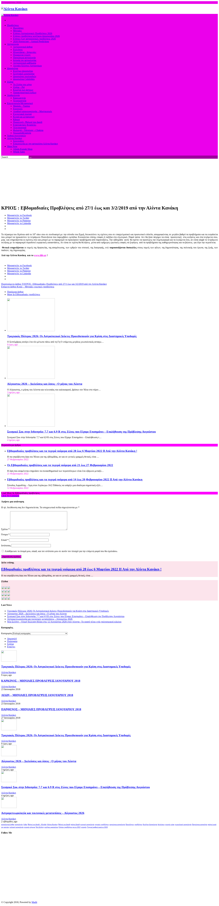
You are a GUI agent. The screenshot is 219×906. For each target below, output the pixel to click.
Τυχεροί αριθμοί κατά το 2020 (97, 827)
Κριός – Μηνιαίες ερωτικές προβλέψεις (27, 286)
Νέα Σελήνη (40, 827)
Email (4, 540)
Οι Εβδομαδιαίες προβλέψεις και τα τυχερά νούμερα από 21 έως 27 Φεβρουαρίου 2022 (60, 465)
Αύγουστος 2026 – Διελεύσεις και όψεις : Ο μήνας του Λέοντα (44, 383)
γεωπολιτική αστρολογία (183, 824)
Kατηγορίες (6, 633)
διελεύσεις (161, 824)
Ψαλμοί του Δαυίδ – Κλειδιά (37, 824)
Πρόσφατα (12, 641)
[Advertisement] (109, 181)
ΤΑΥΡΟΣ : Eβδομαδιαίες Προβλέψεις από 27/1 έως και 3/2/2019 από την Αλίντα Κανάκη (54, 284)
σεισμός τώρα (169, 824)
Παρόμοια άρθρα (15, 291)
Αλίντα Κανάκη (8, 672)
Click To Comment (10, 495)
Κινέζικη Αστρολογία (150, 824)
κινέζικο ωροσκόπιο (51, 827)
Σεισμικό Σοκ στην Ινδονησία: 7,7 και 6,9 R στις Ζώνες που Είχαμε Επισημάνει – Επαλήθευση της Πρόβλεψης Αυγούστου (81, 431)
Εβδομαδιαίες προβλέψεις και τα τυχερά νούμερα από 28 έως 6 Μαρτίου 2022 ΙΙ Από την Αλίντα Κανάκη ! (72, 450)
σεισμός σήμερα (29, 827)
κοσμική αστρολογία (87, 824)
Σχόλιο (5, 529)
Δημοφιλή (12, 638)
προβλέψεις (138, 824)
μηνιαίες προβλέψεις (102, 824)
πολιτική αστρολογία (17, 827)
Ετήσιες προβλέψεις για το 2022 (70, 827)
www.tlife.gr (40, 255)
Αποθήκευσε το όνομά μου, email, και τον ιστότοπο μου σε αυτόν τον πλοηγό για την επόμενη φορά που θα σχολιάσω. (61, 551)
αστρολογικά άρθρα (7, 824)
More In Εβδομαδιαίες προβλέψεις (23, 294)
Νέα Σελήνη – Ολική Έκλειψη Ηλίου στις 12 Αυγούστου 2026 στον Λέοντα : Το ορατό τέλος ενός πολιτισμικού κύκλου (64, 621)
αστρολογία (19, 824)
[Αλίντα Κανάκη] (14, 9)
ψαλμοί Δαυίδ (75, 824)
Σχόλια (10, 644)
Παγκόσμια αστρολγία (199, 824)
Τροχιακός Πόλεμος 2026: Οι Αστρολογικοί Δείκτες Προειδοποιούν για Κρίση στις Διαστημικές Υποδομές (72, 336)
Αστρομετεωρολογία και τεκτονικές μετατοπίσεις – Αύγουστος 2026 (39, 619)
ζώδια (25, 824)
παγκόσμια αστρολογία (117, 824)
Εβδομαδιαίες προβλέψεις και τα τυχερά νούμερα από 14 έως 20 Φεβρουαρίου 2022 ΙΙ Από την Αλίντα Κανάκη (74, 479)
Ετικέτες (11, 646)
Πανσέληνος (130, 824)
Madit (34, 902)
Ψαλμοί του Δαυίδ (64, 824)
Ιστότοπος (6, 545)
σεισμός (84, 827)
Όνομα (5, 534)
